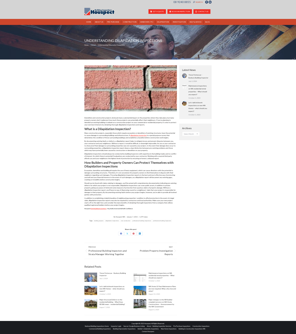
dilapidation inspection (138, 135)
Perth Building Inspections (98, 208)
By (119, 217)
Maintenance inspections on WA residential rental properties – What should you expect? (161, 275)
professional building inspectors (162, 220)
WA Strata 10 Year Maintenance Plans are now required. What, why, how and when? (162, 288)
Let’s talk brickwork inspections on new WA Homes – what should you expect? (112, 288)
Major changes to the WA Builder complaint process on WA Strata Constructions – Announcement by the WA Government (161, 303)
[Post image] (90, 277)
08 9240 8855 (182, 2)
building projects (98, 220)
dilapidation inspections (112, 220)
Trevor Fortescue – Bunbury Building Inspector (112, 274)
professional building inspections (142, 220)
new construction (125, 220)
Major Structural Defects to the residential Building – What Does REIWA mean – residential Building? (112, 302)
